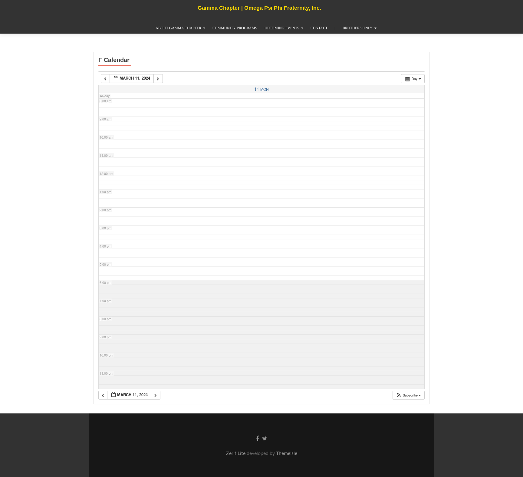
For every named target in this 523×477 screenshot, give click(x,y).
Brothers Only (358, 28)
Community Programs (234, 28)
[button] (408, 395)
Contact (319, 28)
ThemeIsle (286, 453)
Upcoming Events (282, 28)
